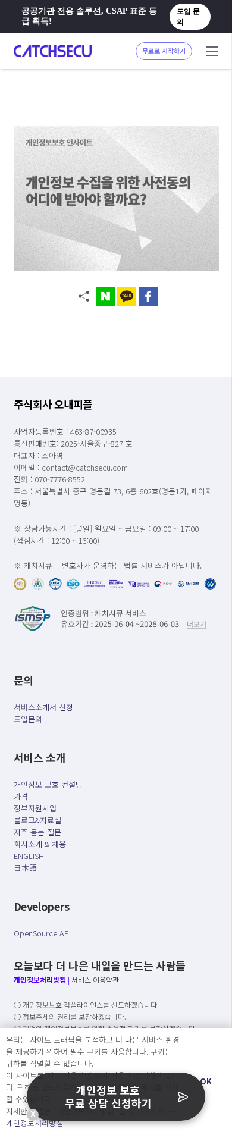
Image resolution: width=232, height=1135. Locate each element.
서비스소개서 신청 (43, 707)
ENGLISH (29, 855)
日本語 (25, 867)
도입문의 (28, 719)
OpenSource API (42, 933)
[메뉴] (212, 51)
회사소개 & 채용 (40, 843)
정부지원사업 (35, 808)
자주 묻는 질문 (37, 832)
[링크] (53, 51)
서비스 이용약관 (95, 979)
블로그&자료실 (37, 820)
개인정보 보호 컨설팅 (48, 784)
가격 (21, 796)
